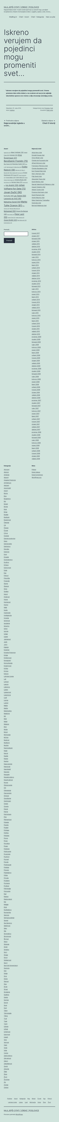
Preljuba (6, 867)
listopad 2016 (36, 238)
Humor (6, 605)
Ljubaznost (7, 692)
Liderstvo (7, 687)
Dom (5, 554)
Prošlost (6, 886)
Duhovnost (7, 568)
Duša (5, 570)
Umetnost (7, 1032)
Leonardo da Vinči (12, 199)
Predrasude (7, 865)
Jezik (5, 642)
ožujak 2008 (36, 392)
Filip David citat (37, 176)
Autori (6, 491)
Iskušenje (7, 623)
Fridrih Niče (20, 177)
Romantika (7, 912)
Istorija (6, 631)
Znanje (6, 1085)
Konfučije (8, 196)
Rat (5, 902)
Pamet (6, 809)
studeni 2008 (36, 371)
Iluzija (5, 610)
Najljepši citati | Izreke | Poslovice (21, 7)
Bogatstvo (7, 499)
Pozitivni (6, 857)
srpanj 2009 (35, 350)
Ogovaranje (7, 793)
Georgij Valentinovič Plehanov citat (43, 184)
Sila (5, 931)
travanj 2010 (36, 326)
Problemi (7, 880)
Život (5, 1077)
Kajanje (6, 647)
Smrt (5, 952)
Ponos (6, 838)
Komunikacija (8, 663)
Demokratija (8, 544)
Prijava (34, 469)
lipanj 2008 (35, 384)
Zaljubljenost (8, 1064)
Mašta (6, 708)
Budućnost (7, 520)
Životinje (6, 1079)
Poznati (6, 859)
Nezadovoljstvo (9, 777)
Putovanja (7, 891)
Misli (5, 719)
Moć (5, 727)
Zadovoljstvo (8, 1056)
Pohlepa (6, 830)
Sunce (6, 1002)
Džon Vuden (13, 172)
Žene (5, 1074)
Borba (6, 506)
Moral (6, 732)
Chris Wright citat (37, 158)
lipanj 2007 (35, 416)
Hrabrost (7, 597)
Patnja (6, 812)
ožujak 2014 (36, 273)
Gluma (6, 583)
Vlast (5, 1045)
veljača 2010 (36, 331)
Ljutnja (6, 700)
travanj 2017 (36, 233)
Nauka (6, 758)
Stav (5, 984)
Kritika (6, 668)
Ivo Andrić (12, 185)
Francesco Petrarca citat (40, 166)
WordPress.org (36, 477)
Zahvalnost (7, 1058)
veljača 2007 (36, 427)
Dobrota (6, 552)
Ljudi (5, 697)
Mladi (5, 721)
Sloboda (6, 944)
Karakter (6, 650)
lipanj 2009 (35, 352)
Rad (5, 894)
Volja (5, 1050)
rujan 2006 (35, 440)
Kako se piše (50, 17)
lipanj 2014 (35, 265)
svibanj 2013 (36, 299)
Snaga (6, 955)
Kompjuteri (7, 660)
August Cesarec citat (38, 187)
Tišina (6, 1016)
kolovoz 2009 (36, 347)
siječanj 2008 (36, 398)
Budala (6, 514)
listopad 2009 (36, 342)
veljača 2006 (36, 459)
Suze (5, 1005)
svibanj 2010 (36, 323)
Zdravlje (6, 1069)
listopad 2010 (36, 310)
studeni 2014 (36, 252)
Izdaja (6, 634)
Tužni (5, 1024)
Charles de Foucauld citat (40, 160)
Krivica (6, 671)
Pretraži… (7, 229)
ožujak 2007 (36, 424)
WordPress (19, 1114)
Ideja (5, 607)
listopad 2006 (36, 437)
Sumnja (6, 1000)
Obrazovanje (8, 785)
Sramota (6, 968)
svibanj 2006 (36, 451)
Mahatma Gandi (12, 202)
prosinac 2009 (36, 337)
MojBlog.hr (13, 17)
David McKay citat (38, 182)
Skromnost (7, 936)
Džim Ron (18, 170)
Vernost (6, 1042)
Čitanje (6, 528)
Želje (5, 1071)
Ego (5, 573)
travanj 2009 (36, 358)
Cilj (5, 525)
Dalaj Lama (49, 110)
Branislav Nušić (18, 164)
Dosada (6, 557)
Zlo (5, 1082)
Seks (5, 928)
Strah (5, 987)
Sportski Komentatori (11, 965)
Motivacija (7, 735)
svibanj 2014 (36, 268)
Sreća (6, 979)
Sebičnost (7, 926)
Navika (6, 761)
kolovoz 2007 (36, 411)
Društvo (6, 562)
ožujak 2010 (35, 329)
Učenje (6, 1026)
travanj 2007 (36, 421)
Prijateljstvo (7, 873)
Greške (6, 591)
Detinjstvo (7, 546)
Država (6, 565)
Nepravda (7, 766)
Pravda (6, 862)
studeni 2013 (36, 283)
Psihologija (7, 888)
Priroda (6, 878)
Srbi (5, 971)
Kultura (6, 674)
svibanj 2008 (36, 387)
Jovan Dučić (13, 192)
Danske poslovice (9, 538)
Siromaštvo (7, 934)
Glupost (6, 586)
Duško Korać (18, 167)
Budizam (6, 517)
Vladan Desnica (20, 217)
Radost (6, 896)
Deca (5, 541)
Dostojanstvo (8, 560)
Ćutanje (6, 536)
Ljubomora (7, 695)
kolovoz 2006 (36, 443)
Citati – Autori (24, 17)
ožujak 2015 (35, 241)
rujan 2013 (35, 289)
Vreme (6, 1053)
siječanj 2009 (36, 366)
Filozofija (7, 578)
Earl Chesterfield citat (39, 171)
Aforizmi (6, 469)
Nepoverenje (8, 764)
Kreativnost (7, 666)
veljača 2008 (36, 395)
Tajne (5, 1010)
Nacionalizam (8, 748)
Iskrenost (7, 621)
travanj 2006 (36, 453)
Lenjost (6, 682)
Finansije (7, 581)
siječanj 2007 (36, 429)
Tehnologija (7, 1013)
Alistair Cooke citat (38, 189)
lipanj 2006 (35, 448)
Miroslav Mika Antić (15, 208)
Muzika (6, 745)
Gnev (5, 589)
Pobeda (6, 822)
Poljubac (6, 835)
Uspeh (6, 1037)
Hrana (6, 599)
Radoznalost (8, 899)
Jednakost (7, 639)
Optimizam (7, 801)
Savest (6, 920)
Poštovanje (7, 851)
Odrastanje (7, 790)
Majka (6, 705)
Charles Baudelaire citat (39, 168)
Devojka (6, 549)
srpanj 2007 (35, 413)
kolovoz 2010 (36, 315)
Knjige (6, 655)
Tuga (5, 1021)
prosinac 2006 (36, 432)
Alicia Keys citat (37, 152)
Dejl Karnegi (10, 167)
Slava (5, 941)
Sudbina (6, 995)
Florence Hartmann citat (40, 192)
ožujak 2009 (36, 360)
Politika (6, 833)
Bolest (6, 504)
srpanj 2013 (35, 294)
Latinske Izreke (9, 676)
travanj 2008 (36, 390)
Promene (47, 108)
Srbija (5, 973)
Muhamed (10, 211)
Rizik (5, 907)
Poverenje (7, 854)
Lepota (6, 684)
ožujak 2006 (36, 456)
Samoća (6, 915)
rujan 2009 (35, 344)
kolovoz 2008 (36, 379)
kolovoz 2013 (36, 291)
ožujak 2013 (35, 305)
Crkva (6, 533)
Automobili (7, 488)
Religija (6, 904)
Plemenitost (8, 819)
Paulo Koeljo (10, 214)
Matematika (8, 711)
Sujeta (6, 997)
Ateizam (6, 485)
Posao (6, 846)
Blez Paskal (8, 164)
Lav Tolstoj (20, 196)
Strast (6, 989)
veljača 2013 (36, 307)
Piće (5, 817)
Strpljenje (7, 992)
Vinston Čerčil (11, 217)
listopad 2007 (36, 406)
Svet (51, 108)
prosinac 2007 (36, 400)
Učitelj (6, 1029)
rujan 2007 (35, 408)
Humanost (7, 602)
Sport (6, 963)
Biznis (6, 493)
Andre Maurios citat (38, 197)
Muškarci (7, 743)
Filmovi (6, 575)
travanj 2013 (36, 302)
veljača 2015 (36, 244)
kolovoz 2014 (36, 260)
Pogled (6, 827)
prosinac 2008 (36, 368)
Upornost (7, 1034)
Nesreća (6, 772)
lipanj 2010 (35, 321)
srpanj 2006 (35, 445)
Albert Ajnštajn (17, 152)
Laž (5, 679)
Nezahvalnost (8, 780)
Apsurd (6, 477)
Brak (5, 509)
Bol (5, 501)
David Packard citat (38, 195)
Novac (6, 782)
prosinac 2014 (36, 249)
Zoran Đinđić (10, 220)
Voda (5, 1048)
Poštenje (6, 849)
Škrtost (6, 939)
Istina (5, 629)
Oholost (6, 796)
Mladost (6, 724)
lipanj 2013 (35, 297)
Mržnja (6, 737)
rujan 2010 (35, 313)
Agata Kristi (7, 152)
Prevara (6, 870)
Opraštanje (7, 798)
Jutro (5, 644)
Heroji (6, 594)
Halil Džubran (7, 182)
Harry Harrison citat (38, 174)
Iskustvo (6, 626)
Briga (5, 512)
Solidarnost (7, 960)
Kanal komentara (37, 475)
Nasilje (6, 756)
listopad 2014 (36, 254)
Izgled (6, 636)
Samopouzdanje (9, 918)
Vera (5, 1040)
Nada (5, 751)
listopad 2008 (36, 374)
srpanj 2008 (35, 382)
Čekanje (6, 522)
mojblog (12, 110)
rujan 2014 (35, 257)
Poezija (6, 825)
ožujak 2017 (35, 236)
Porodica (7, 843)
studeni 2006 (36, 435)
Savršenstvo (8, 923)
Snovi (5, 957)
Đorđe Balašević (8, 222)
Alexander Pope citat (38, 179)
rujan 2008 (35, 376)
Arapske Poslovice (10, 480)
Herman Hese (16, 182)
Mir (5, 716)
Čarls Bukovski (22, 220)
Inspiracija (7, 613)
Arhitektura (7, 483)
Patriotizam (7, 814)
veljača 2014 (36, 276)
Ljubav (6, 689)
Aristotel (13, 155)
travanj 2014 (36, 270)
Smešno (6, 949)
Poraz (6, 841)
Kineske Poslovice (10, 652)
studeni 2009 (36, 339)
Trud (5, 1018)
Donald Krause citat (38, 155)
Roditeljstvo (8, 910)
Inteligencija (8, 615)
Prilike (6, 875)
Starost (6, 981)
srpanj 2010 (35, 318)
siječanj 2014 (36, 278)
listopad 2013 (36, 286)
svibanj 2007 (36, 419)
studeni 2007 (36, 403)
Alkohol (6, 472)
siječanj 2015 (36, 246)
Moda (6, 729)
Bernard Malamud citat (39, 205)
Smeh (6, 947)
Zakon (6, 1061)
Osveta (6, 806)
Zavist (6, 1066)
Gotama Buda (20, 180)
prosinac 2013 (36, 281)
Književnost (7, 658)
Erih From (20, 172)
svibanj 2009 (36, 355)
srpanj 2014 (35, 262)
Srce (5, 976)
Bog (5, 496)
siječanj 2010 (36, 334)
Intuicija (6, 618)
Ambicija (6, 475)
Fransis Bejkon (10, 177)
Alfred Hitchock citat (38, 163)
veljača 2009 (36, 363)
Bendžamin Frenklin (16, 161)
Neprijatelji (7, 769)
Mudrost (6, 740)
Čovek (6, 530)
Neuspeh (7, 774)
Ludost (6, 703)
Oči (5, 788)
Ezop (16, 175)
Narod (6, 753)
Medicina (7, 713)
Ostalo (6, 804)
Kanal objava (36, 472)
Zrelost (6, 1087)
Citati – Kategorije (37, 17)
